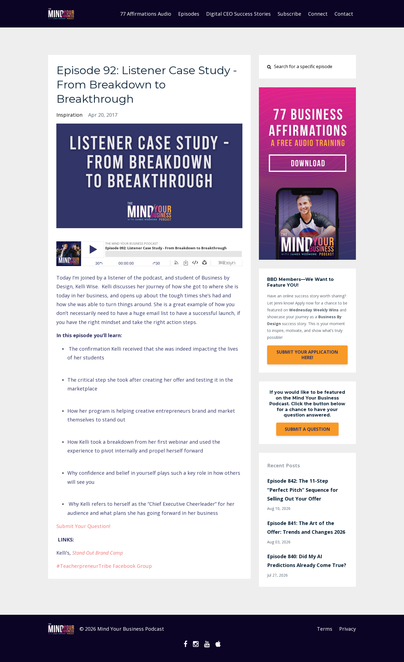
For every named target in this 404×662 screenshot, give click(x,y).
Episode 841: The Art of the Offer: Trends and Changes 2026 (306, 527)
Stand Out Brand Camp (97, 552)
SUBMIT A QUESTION (307, 429)
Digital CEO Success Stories (238, 13)
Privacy (347, 628)
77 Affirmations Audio (145, 13)
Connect (318, 13)
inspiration (69, 114)
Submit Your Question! (83, 526)
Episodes (188, 13)
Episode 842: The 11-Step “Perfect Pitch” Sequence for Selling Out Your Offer (302, 489)
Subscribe (289, 13)
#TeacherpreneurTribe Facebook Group (104, 566)
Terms (324, 628)
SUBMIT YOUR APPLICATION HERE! (307, 355)
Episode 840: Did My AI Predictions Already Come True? (306, 560)
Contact (343, 13)
